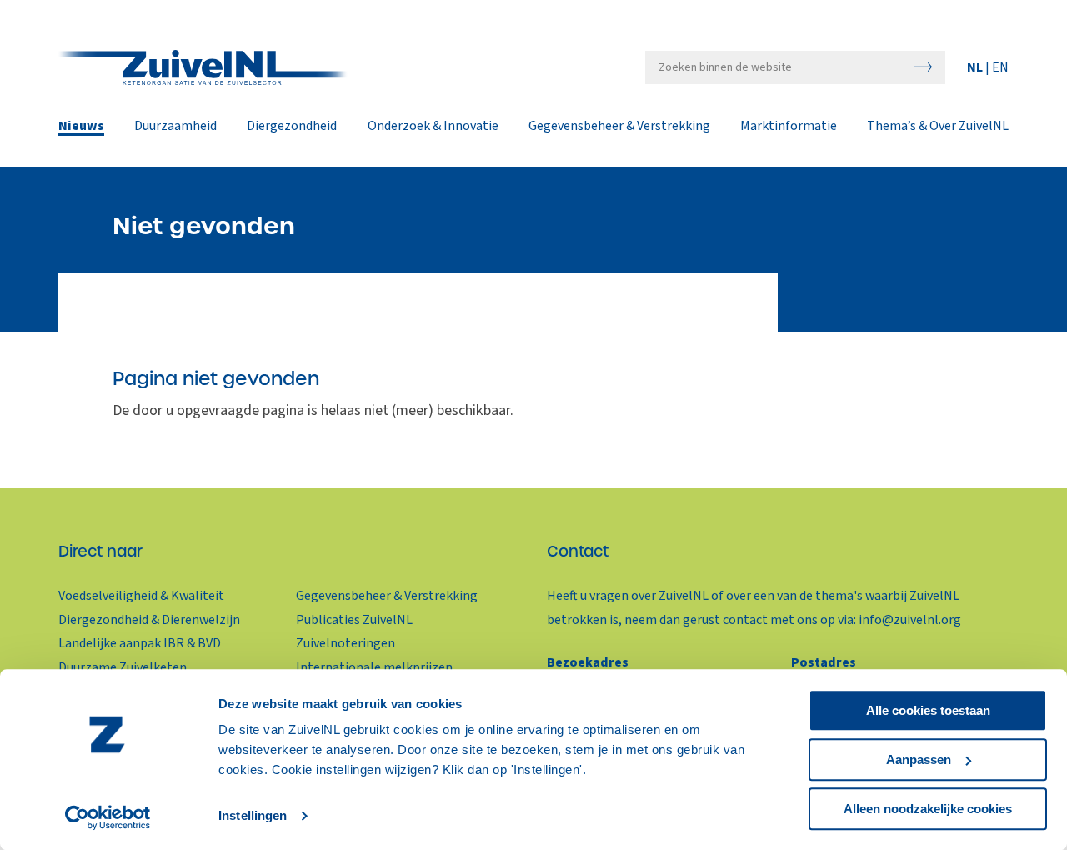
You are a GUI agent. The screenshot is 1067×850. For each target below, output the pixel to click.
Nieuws (81, 126)
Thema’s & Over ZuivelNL (938, 126)
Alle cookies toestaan (928, 710)
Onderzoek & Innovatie (433, 126)
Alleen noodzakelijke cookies (928, 809)
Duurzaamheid (175, 126)
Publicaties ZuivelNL (354, 620)
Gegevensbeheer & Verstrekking (619, 126)
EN (1000, 67)
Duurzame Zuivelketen (122, 667)
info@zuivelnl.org (910, 620)
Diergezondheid (292, 126)
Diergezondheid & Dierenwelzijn (149, 620)
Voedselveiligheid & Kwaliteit (141, 596)
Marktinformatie (788, 126)
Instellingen (252, 816)
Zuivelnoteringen (345, 643)
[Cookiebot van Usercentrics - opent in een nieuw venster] (108, 817)
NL (976, 67)
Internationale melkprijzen (374, 667)
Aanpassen (918, 759)
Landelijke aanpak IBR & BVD (139, 643)
